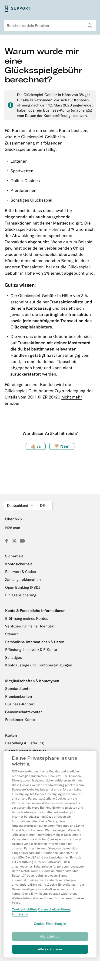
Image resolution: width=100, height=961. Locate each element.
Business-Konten (19, 704)
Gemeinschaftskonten (24, 712)
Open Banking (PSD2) (23, 587)
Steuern (12, 634)
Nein (62, 446)
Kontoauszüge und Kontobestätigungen (38, 665)
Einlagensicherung (20, 595)
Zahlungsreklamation (23, 579)
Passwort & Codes (20, 571)
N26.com (12, 527)
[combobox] (50, 25)
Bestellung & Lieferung (24, 743)
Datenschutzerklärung (54, 909)
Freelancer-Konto (20, 719)
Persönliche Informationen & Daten (34, 642)
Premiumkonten (18, 696)
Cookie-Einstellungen (50, 924)
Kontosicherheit (18, 564)
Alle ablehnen (50, 936)
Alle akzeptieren (50, 949)
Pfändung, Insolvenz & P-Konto (31, 649)
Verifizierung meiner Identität (30, 626)
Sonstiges (13, 657)
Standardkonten (19, 688)
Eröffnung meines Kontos (26, 618)
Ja (35, 446)
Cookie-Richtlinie (24, 909)
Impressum (20, 914)
